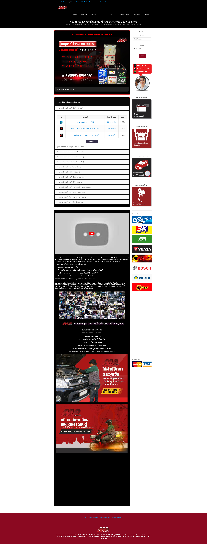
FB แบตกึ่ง (112, 128)
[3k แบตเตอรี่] (142, 230)
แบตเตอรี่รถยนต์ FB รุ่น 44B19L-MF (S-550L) (85, 135)
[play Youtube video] (92, 233)
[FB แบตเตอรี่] (142, 239)
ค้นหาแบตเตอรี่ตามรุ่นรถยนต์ (142, 155)
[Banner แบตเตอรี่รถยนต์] (142, 287)
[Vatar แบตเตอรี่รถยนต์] (142, 278)
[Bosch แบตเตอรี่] (142, 268)
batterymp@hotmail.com (101, 2)
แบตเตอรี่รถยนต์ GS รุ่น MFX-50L (85, 122)
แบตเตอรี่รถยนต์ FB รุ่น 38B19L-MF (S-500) (85, 128)
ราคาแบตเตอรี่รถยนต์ (142, 97)
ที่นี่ (85, 147)
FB (108, 128)
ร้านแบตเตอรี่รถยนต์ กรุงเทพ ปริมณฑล (85, 24)
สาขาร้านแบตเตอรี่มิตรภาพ (142, 185)
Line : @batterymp (62, 2)
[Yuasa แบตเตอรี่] (142, 249)
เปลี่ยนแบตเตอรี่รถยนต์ (142, 126)
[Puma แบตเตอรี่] (142, 258)
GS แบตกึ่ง (112, 122)
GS (108, 122)
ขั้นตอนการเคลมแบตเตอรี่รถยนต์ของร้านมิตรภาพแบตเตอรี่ (103, 517)
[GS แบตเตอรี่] (142, 220)
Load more (92, 141)
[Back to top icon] (199, 540)
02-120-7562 (75, 2)
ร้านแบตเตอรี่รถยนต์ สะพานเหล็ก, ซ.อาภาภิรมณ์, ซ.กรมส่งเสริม (121, 24)
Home (68, 24)
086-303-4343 (85, 2)
